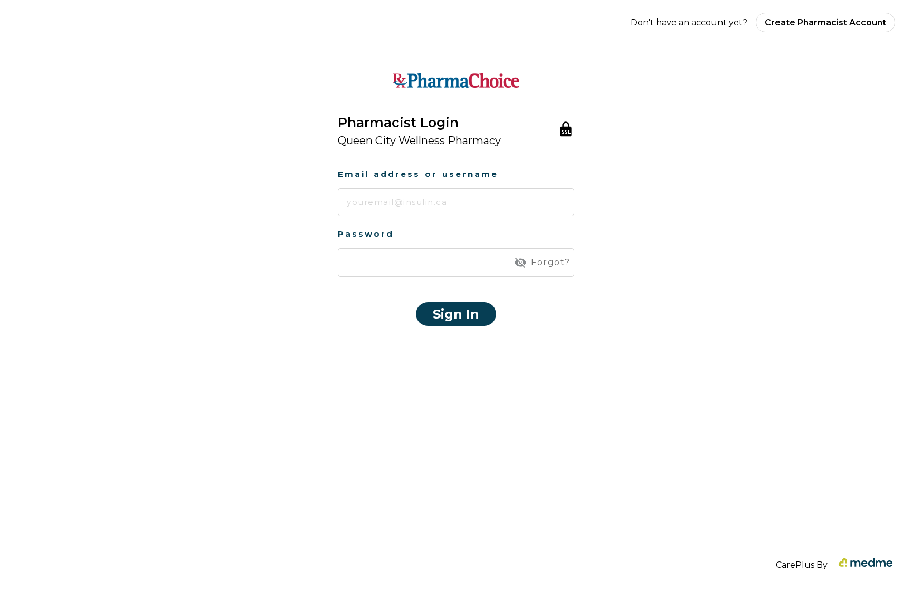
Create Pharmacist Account (825, 22)
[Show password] (520, 262)
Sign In (456, 314)
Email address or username (418, 174)
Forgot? (551, 262)
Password (366, 234)
